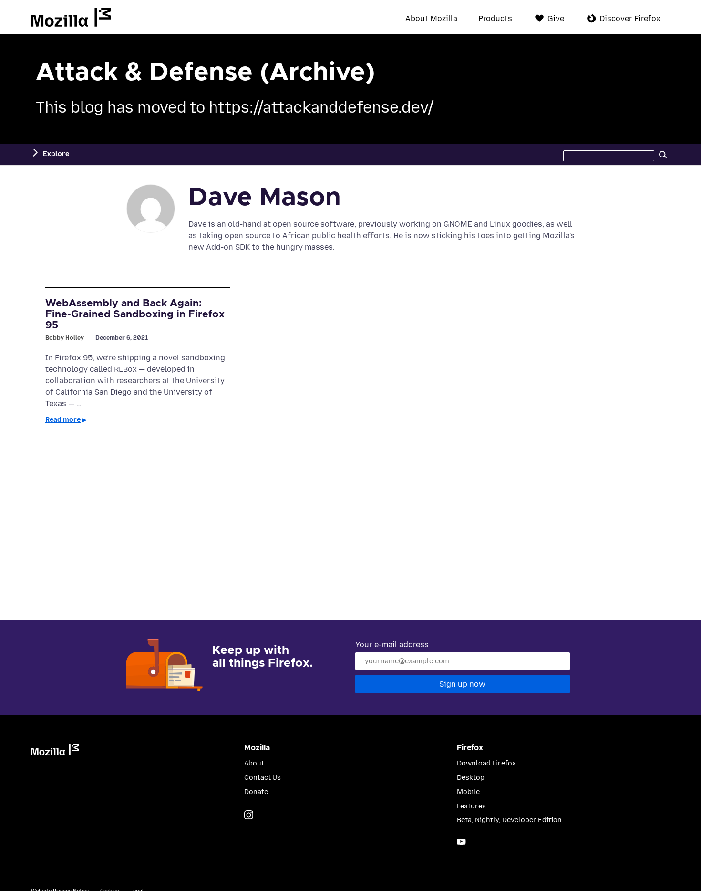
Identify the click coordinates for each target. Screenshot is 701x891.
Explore (56, 154)
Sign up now (462, 684)
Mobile (468, 792)
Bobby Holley (64, 337)
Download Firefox (486, 763)
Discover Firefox (629, 18)
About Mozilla (431, 18)
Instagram (248, 814)
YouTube (461, 842)
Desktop (471, 778)
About (254, 763)
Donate (256, 792)
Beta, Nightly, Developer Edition (509, 820)
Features (471, 806)
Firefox (470, 748)
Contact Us (262, 778)
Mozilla (71, 17)
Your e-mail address (392, 644)
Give (555, 18)
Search (663, 154)
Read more (63, 420)
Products (495, 18)
